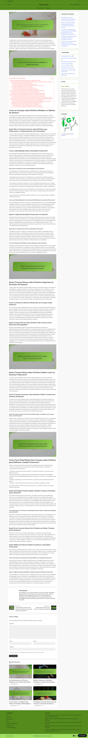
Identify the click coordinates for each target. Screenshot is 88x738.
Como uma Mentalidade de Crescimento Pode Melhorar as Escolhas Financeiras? (28, 85)
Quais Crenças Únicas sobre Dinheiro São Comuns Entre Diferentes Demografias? (28, 93)
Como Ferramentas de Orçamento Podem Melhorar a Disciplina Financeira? (27, 105)
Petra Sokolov (23, 590)
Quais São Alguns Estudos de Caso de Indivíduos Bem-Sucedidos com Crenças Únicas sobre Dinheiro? (32, 97)
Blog (7, 721)
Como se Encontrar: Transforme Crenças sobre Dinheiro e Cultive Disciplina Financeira (63, 723)
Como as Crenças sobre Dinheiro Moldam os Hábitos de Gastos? (25, 80)
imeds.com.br (44, 4)
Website (12, 646)
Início (9, 4)
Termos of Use (9, 725)
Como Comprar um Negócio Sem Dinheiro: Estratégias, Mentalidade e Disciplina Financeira (20, 703)
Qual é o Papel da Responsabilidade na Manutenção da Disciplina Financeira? (27, 106)
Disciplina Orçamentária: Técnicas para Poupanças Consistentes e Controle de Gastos (63, 726)
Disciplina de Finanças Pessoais (69, 58)
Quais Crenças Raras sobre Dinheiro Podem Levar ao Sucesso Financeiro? (27, 94)
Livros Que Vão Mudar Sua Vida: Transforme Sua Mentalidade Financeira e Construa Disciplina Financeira (63, 730)
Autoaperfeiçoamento (66, 56)
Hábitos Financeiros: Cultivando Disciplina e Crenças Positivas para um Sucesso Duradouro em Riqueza (43, 682)
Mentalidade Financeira (67, 67)
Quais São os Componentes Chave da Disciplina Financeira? (24, 88)
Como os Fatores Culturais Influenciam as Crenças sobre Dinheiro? (25, 91)
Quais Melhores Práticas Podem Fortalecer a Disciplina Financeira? (25, 103)
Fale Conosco (40, 8)
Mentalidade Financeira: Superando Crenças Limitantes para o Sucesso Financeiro (68, 19)
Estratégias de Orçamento (67, 61)
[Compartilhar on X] (76, 736)
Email (35, 641)
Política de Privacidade (11, 723)
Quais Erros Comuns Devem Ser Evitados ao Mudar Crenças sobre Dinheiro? (27, 102)
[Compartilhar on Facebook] (74, 736)
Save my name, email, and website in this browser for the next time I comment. (27, 652)
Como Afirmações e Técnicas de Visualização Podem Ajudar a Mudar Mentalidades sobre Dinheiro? (31, 101)
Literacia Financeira (66, 65)
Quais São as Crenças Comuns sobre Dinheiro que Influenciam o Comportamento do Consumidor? (32, 81)
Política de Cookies (11, 727)
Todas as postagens (75, 4)
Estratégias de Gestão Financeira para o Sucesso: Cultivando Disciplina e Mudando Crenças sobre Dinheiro (44, 703)
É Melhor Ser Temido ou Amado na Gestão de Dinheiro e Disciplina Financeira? (68, 38)
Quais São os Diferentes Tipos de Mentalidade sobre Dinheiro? (24, 84)
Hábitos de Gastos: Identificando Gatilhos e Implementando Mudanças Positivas (61, 719)
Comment (11, 623)
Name (11, 641)
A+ (8, 1)
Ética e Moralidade (65, 63)
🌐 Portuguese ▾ (82, 735)
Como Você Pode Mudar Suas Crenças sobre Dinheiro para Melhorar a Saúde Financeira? (31, 98)
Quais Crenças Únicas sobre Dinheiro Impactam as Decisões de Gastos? (27, 90)
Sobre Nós (48, 8)
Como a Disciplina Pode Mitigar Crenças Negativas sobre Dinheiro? (25, 89)
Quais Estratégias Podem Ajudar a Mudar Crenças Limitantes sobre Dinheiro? (27, 100)
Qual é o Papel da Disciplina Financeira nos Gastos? (22, 86)
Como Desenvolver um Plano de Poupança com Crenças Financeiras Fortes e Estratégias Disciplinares (19, 682)
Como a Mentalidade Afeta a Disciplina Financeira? (22, 83)
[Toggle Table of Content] (51, 78)
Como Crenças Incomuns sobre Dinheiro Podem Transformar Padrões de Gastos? (28, 96)
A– (11, 1)
